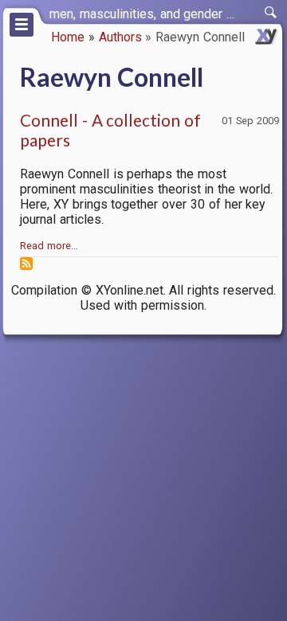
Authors (120, 37)
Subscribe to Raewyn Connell (26, 263)
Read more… (49, 246)
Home (68, 37)
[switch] (271, 13)
